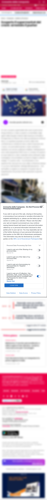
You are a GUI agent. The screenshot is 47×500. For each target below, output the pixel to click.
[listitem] (23, 245)
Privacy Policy (36, 293)
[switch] (38, 250)
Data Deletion (11, 293)
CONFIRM (14, 285)
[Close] (43, 207)
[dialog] (23, 250)
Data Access (23, 293)
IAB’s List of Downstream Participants (26, 239)
